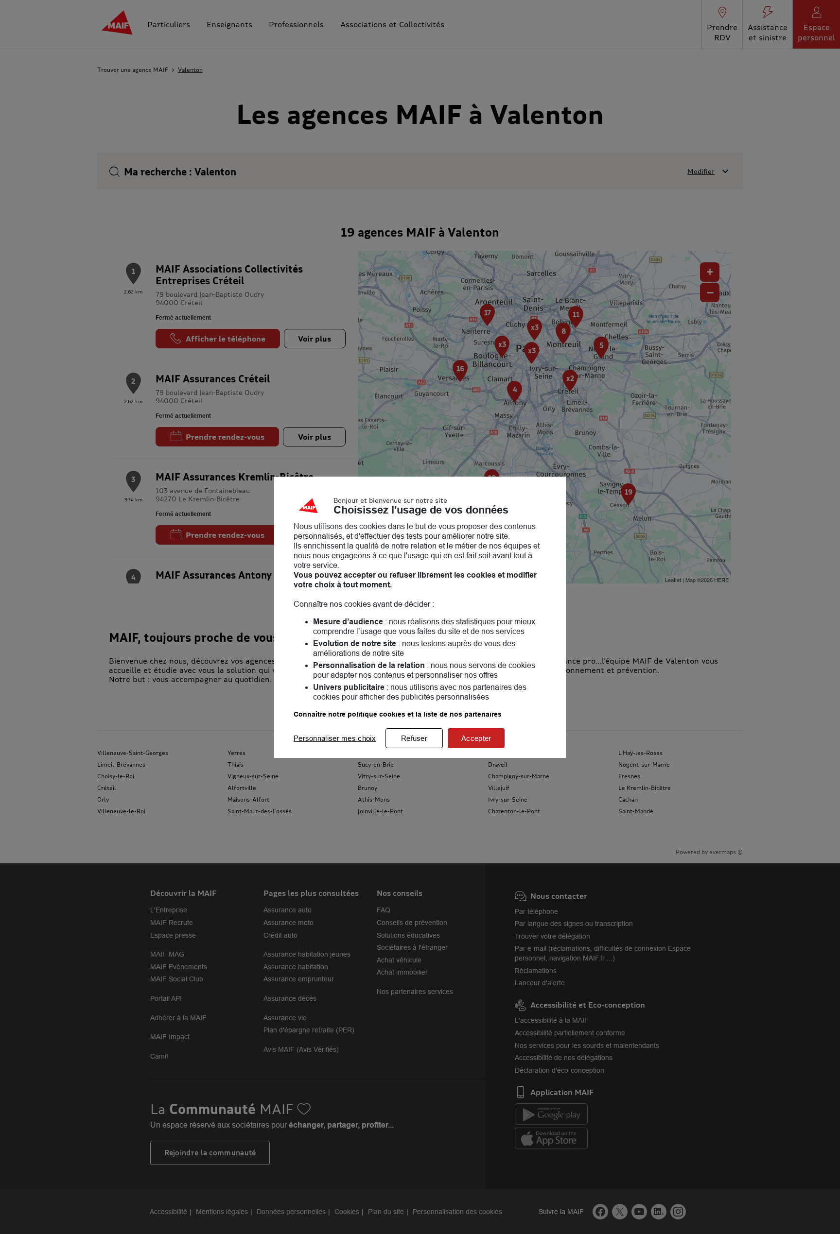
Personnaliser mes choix (335, 738)
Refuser (414, 738)
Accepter (476, 738)
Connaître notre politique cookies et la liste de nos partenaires (398, 714)
